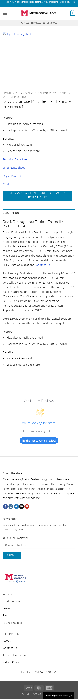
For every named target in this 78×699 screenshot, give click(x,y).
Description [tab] (11, 212)
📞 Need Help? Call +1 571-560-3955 (39, 23)
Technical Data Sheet (15, 159)
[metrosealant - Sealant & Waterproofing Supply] (39, 13)
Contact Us (10, 184)
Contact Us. (43, 265)
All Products (26, 93)
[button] (5, 13)
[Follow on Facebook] (5, 506)
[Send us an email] (21, 506)
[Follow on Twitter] (16, 506)
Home (7, 93)
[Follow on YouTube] (26, 506)
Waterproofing (15, 97)
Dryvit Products (13, 176)
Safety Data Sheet (14, 167)
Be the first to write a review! (39, 440)
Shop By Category (54, 93)
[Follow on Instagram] (10, 506)
